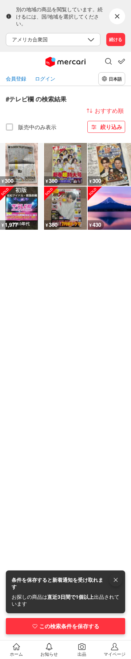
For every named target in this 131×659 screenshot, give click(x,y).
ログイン (45, 78)
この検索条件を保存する (69, 626)
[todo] (121, 61)
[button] (108, 62)
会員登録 (16, 78)
